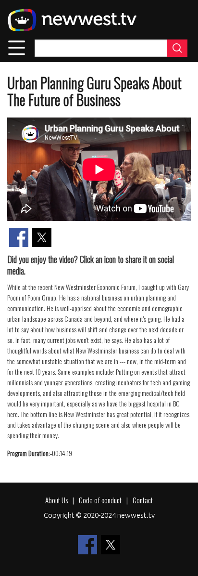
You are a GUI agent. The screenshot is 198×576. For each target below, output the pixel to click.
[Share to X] (41, 237)
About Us (56, 500)
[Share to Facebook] (18, 237)
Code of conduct (100, 500)
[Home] (71, 20)
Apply (177, 48)
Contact (143, 500)
